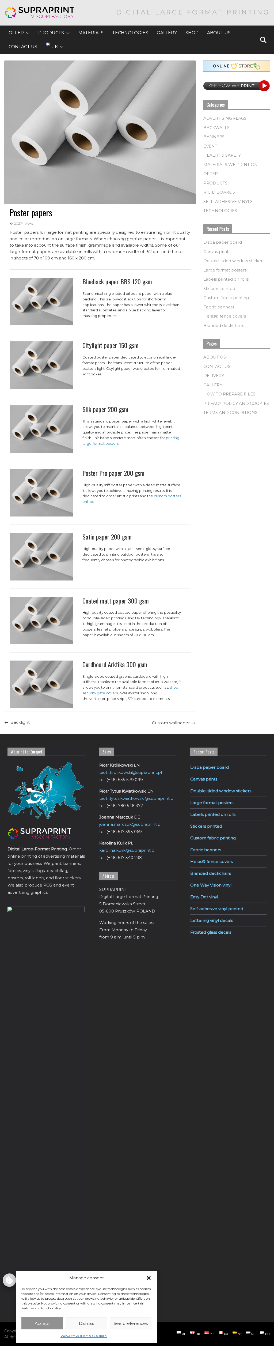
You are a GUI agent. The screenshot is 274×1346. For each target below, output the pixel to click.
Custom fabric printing (226, 297)
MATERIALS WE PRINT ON (230, 164)
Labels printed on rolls (226, 279)
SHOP (192, 32)
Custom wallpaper (171, 722)
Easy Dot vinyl (204, 896)
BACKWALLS (216, 127)
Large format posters (224, 270)
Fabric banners (218, 307)
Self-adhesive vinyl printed (216, 908)
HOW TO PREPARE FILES (229, 394)
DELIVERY (213, 375)
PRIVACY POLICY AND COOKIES (236, 403)
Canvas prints (216, 251)
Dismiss (86, 1323)
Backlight (20, 722)
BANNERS (213, 136)
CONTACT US (23, 46)
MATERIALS (91, 32)
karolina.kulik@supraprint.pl (127, 850)
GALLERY (167, 32)
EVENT (210, 146)
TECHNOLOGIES (130, 32)
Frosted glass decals (210, 932)
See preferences (131, 1323)
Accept (42, 1323)
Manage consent (9, 1280)
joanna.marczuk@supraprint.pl (130, 824)
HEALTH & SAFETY (222, 155)
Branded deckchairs (223, 325)
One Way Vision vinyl (210, 885)
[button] (148, 1278)
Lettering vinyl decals (211, 920)
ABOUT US (219, 32)
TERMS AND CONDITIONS (230, 412)
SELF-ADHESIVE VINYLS (228, 201)
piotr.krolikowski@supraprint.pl (130, 772)
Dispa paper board (222, 242)
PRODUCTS (51, 32)
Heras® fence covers (224, 316)
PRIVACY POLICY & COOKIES (83, 1336)
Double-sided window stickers (233, 260)
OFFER (16, 32)
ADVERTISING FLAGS (224, 118)
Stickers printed (219, 288)
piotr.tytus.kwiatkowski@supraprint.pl (136, 798)
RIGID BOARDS (219, 192)
